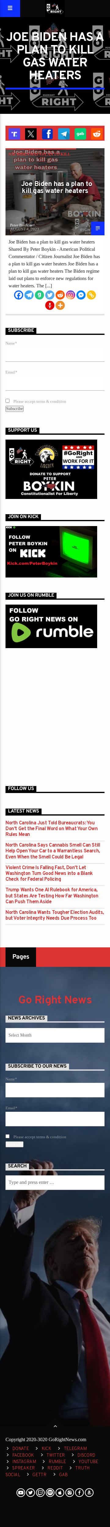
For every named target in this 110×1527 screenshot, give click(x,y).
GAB (63, 1475)
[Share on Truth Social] (14, 133)
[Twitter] (49, 295)
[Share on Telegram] (63, 133)
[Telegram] (29, 295)
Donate (20, 1449)
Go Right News (55, 1000)
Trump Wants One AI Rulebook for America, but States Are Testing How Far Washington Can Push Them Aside (52, 896)
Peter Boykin (21, 225)
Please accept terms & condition (39, 401)
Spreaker (23, 1468)
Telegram (75, 1449)
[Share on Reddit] (96, 133)
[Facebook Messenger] (81, 295)
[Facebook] (18, 295)
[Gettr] (49, 305)
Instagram (24, 1462)
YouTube (88, 1462)
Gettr (39, 1475)
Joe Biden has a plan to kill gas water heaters (56, 188)
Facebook (23, 1456)
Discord (86, 1456)
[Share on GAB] (80, 133)
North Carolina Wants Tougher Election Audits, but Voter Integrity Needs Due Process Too (55, 915)
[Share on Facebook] (46, 133)
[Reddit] (60, 295)
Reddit (55, 1468)
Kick (46, 1449)
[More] (60, 305)
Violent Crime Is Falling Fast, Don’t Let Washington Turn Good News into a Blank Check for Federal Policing (49, 874)
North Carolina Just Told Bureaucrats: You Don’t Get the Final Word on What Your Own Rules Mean (52, 829)
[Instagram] (70, 295)
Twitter (55, 1456)
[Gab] (39, 295)
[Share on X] (30, 133)
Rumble (57, 1462)
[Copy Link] (91, 295)
